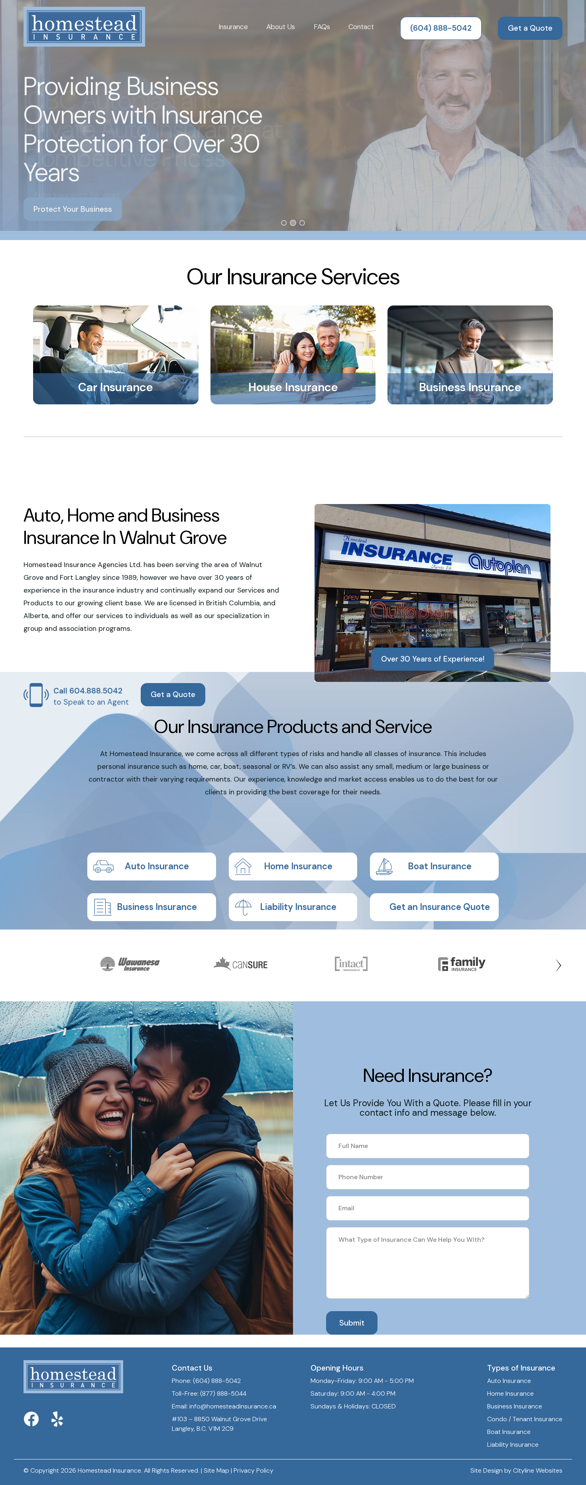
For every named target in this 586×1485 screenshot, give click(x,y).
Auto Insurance (157, 866)
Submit (351, 1323)
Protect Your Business (72, 209)
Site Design (486, 1470)
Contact (361, 26)
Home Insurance (298, 866)
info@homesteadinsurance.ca (232, 1406)
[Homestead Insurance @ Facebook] (37, 1422)
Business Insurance (157, 907)
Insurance (233, 26)
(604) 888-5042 (441, 28)
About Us (280, 26)
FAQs (322, 26)
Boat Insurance (440, 866)
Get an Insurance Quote (439, 907)
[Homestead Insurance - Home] (84, 27)
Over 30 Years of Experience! (432, 659)
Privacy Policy (253, 1470)
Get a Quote (530, 28)
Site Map (216, 1470)
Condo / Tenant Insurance (524, 1419)
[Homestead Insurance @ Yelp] (63, 1422)
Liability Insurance (298, 907)
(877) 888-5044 (223, 1393)
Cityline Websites (537, 1470)
